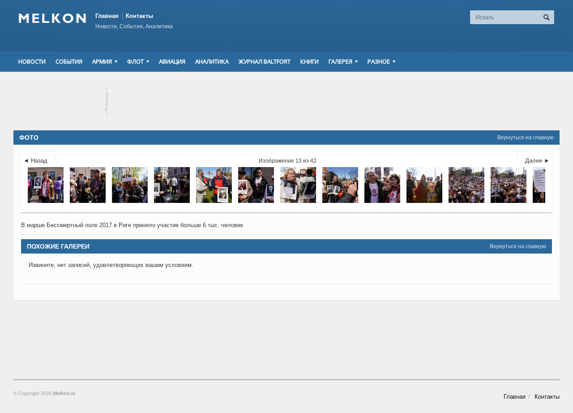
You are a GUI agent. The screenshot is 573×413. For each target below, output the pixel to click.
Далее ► (537, 160)
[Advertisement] (286, 101)
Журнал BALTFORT (265, 61)
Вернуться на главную (525, 137)
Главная (107, 16)
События (69, 61)
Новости (32, 61)
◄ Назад (35, 160)
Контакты (139, 16)
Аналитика (212, 61)
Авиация (172, 61)
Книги (309, 61)
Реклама (107, 101)
